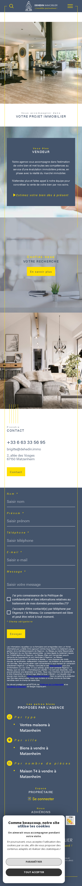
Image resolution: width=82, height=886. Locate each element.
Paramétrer (34, 861)
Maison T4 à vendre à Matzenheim (38, 773)
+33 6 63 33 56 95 (26, 442)
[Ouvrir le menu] (70, 6)
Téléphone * (18, 532)
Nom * (12, 493)
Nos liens (68, 860)
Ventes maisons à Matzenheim (35, 727)
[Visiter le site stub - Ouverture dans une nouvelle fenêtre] (70, 820)
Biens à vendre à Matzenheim (34, 750)
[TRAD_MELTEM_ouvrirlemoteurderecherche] (11, 6)
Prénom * (15, 513)
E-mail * (14, 552)
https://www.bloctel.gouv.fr (38, 676)
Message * (16, 571)
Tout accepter (34, 872)
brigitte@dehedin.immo (24, 448)
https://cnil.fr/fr (55, 665)
